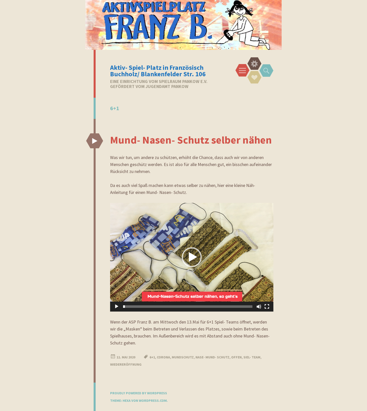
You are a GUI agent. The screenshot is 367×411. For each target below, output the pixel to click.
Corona (163, 357)
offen (236, 357)
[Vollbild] (266, 306)
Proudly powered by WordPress (138, 393)
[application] (191, 257)
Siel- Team (251, 357)
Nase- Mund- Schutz (212, 357)
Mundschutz (183, 357)
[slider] (187, 306)
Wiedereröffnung (126, 364)
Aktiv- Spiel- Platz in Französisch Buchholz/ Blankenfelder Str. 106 (158, 70)
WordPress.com (153, 400)
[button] (192, 257)
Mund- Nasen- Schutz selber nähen (191, 139)
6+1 (152, 357)
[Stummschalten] (258, 306)
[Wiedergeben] (116, 306)
